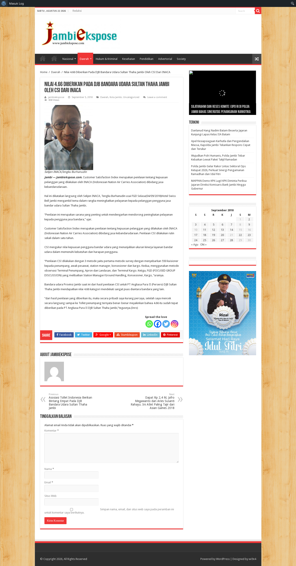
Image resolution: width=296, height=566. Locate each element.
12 (213, 229)
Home (42, 58)
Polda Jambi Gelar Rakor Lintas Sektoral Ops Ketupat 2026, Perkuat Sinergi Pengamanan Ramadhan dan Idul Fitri (218, 170)
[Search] (258, 11)
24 (195, 240)
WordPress (223, 559)
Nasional (67, 59)
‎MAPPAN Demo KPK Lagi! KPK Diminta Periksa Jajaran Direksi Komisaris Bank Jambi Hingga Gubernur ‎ (219, 184)
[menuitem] (4, 3)
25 (204, 240)
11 (204, 229)
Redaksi (77, 10)
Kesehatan (128, 59)
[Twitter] (166, 324)
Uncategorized (131, 97)
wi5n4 (252, 559)
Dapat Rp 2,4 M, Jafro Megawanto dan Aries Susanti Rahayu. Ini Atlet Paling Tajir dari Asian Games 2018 (152, 401)
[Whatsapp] (149, 324)
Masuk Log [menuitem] (16, 3)
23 (249, 235)
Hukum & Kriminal (106, 59)
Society (181, 59)
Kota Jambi (116, 97)
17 (195, 235)
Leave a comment (157, 97)
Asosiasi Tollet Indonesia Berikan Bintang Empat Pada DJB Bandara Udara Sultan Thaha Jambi (70, 401)
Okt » (203, 244)
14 (231, 229)
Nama (49, 469)
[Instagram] (174, 324)
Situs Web (50, 495)
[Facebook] (157, 324)
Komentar (51, 430)
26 (213, 240)
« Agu (194, 244)
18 (204, 235)
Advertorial (165, 59)
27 (222, 240)
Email (48, 482)
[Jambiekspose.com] (79, 33)
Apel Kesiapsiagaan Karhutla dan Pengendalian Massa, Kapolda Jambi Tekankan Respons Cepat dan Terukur (220, 144)
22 (240, 235)
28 (231, 240)
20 (222, 235)
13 (222, 229)
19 (213, 235)
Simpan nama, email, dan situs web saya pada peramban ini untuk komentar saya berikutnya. (109, 511)
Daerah (84, 59)
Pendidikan (146, 59)
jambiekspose (56, 97)
